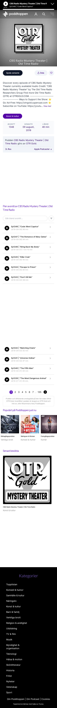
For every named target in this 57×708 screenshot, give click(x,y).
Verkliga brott (13, 617)
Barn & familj (12, 612)
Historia (10, 670)
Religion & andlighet (16, 623)
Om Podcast (32, 699)
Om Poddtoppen (15, 699)
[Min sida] (36, 14)
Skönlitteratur (13, 664)
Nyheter (10, 681)
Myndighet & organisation (12, 647)
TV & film (11, 634)
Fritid (9, 676)
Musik (9, 639)
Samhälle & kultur (15, 595)
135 (39, 392)
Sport (9, 692)
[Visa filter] (51, 218)
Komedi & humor (14, 590)
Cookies (45, 699)
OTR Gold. (31, 143)
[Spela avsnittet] (7, 228)
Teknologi (11, 653)
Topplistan (11, 584)
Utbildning (11, 628)
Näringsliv (11, 601)
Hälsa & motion (14, 659)
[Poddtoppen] (15, 14)
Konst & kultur (12, 116)
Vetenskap (11, 687)
